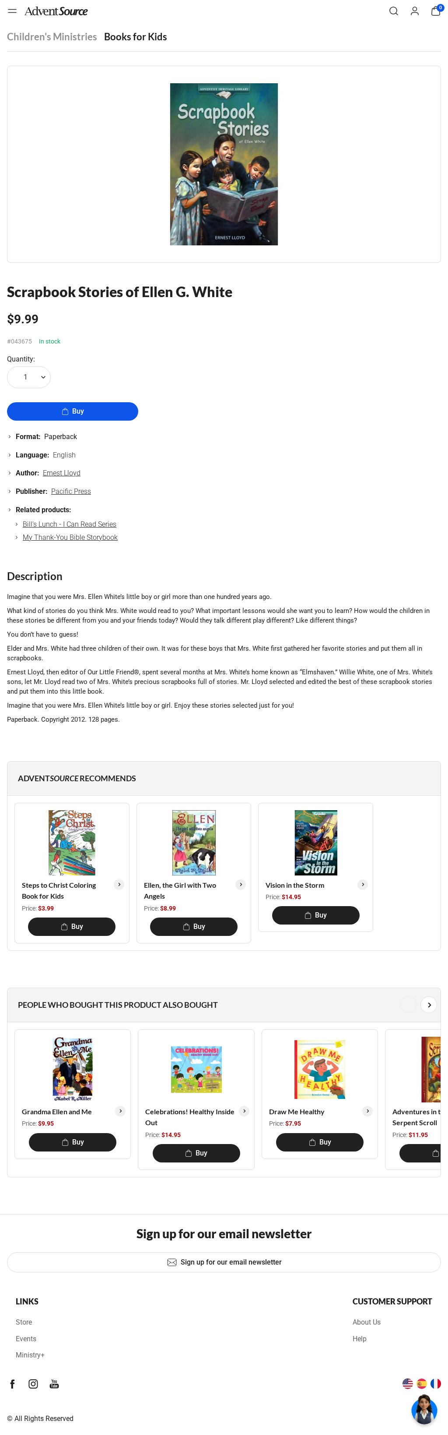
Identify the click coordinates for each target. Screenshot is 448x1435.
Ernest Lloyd (61, 473)
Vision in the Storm (295, 885)
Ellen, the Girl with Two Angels (180, 890)
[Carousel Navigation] (222, 1004)
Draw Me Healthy (297, 1111)
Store (24, 1322)
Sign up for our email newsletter (231, 1262)
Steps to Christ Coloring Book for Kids (59, 890)
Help (360, 1339)
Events (26, 1339)
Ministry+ (30, 1355)
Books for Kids (135, 37)
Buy (78, 411)
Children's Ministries (52, 37)
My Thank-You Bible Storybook (70, 537)
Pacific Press (71, 491)
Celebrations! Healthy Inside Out (189, 1117)
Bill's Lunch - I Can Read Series (69, 524)
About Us (367, 1322)
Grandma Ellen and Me (57, 1111)
